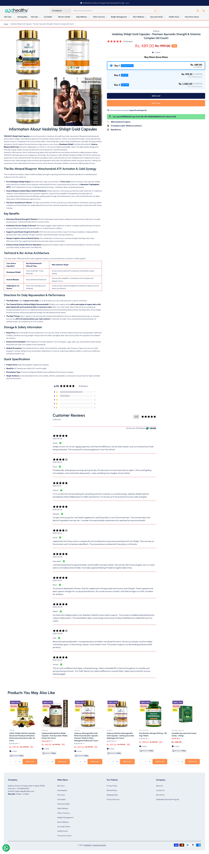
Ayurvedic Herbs (63, 826)
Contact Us (160, 790)
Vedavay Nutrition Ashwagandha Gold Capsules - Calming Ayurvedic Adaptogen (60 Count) (165, 735)
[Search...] (155, 11)
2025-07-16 (57, 486)
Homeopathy (62, 790)
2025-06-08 (57, 557)
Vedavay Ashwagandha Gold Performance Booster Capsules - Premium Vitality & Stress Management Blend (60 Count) (131, 737)
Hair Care (61, 795)
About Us (159, 786)
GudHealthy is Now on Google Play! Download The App (103, 3)
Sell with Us (160, 795)
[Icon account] (197, 10)
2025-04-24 (57, 660)
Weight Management (65, 817)
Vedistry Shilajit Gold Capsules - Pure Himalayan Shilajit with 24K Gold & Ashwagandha (33, 735)
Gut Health (61, 799)
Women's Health (63, 804)
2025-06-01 (57, 580)
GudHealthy (88, 845)
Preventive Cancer (64, 836)
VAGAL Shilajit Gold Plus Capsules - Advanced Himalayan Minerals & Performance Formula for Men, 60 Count (67, 737)
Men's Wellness (63, 822)
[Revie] (151, 428)
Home (6, 24)
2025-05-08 (57, 633)
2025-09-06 (57, 438)
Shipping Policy (112, 795)
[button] (61, 11)
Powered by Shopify (99, 845)
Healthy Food (62, 831)
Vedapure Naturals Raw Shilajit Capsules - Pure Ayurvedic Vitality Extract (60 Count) (99, 735)
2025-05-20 (57, 607)
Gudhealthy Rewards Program (167, 799)
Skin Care (61, 786)
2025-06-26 (57, 509)
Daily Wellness (62, 808)
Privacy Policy (112, 786)
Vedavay (156, 31)
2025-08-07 (57, 462)
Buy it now (156, 103)
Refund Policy (112, 790)
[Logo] (16, 10)
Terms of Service (113, 799)
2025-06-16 (57, 533)
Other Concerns (63, 813)
